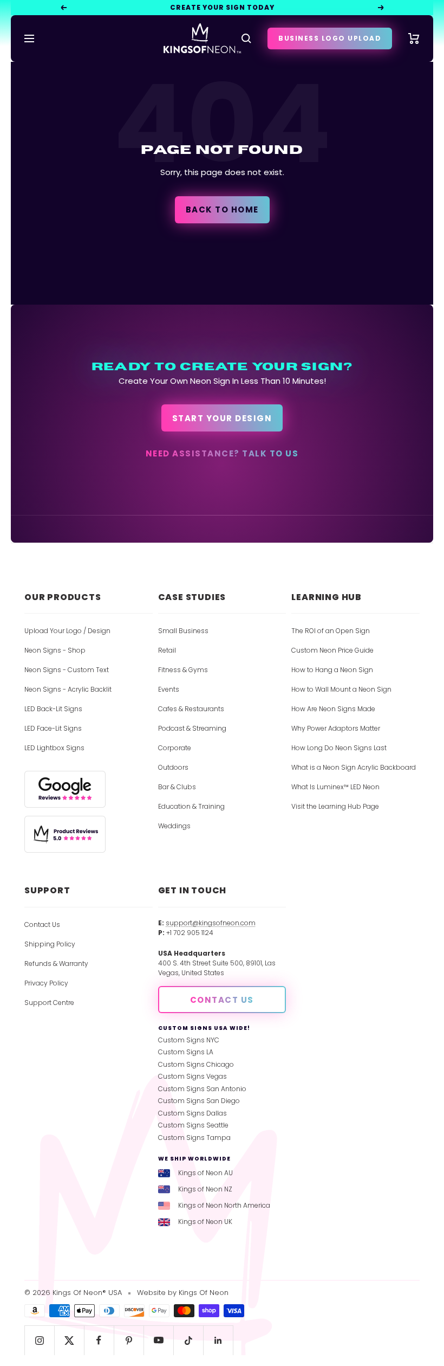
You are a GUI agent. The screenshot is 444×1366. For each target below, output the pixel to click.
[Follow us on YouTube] (158, 1340)
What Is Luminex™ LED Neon (335, 786)
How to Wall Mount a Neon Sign (341, 689)
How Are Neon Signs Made (333, 708)
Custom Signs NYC (188, 1040)
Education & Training (191, 806)
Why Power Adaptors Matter (335, 728)
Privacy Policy (46, 983)
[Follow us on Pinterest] (128, 1340)
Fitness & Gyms (183, 669)
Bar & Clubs (177, 786)
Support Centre (49, 1002)
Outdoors (173, 767)
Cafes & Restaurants (191, 708)
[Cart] (414, 38)
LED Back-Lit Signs (53, 708)
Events (168, 689)
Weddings (174, 825)
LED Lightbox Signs (54, 747)
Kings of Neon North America (224, 1205)
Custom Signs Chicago (196, 1064)
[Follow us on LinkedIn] (218, 1340)
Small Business (183, 630)
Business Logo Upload (329, 38)
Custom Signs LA (185, 1051)
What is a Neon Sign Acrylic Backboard (353, 767)
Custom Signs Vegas (192, 1076)
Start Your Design (222, 418)
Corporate (174, 747)
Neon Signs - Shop (55, 650)
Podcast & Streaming (192, 728)
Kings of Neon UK (205, 1221)
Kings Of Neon (203, 1292)
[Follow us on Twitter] (69, 1340)
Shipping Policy (49, 944)
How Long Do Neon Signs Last (339, 747)
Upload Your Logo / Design (67, 630)
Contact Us (42, 924)
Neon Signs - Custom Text (66, 669)
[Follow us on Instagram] (39, 1340)
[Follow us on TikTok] (188, 1340)
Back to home (222, 209)
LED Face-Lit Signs (53, 728)
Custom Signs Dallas (192, 1113)
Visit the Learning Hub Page (335, 806)
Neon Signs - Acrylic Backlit (68, 689)
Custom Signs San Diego (199, 1100)
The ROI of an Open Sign (330, 630)
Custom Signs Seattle (193, 1125)
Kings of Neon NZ (205, 1189)
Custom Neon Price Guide (332, 650)
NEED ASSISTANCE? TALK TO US (222, 453)
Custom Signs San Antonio (202, 1088)
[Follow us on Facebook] (99, 1340)
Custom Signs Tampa (194, 1137)
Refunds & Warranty (56, 963)
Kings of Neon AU (205, 1172)
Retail (167, 650)
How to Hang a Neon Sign (332, 669)
